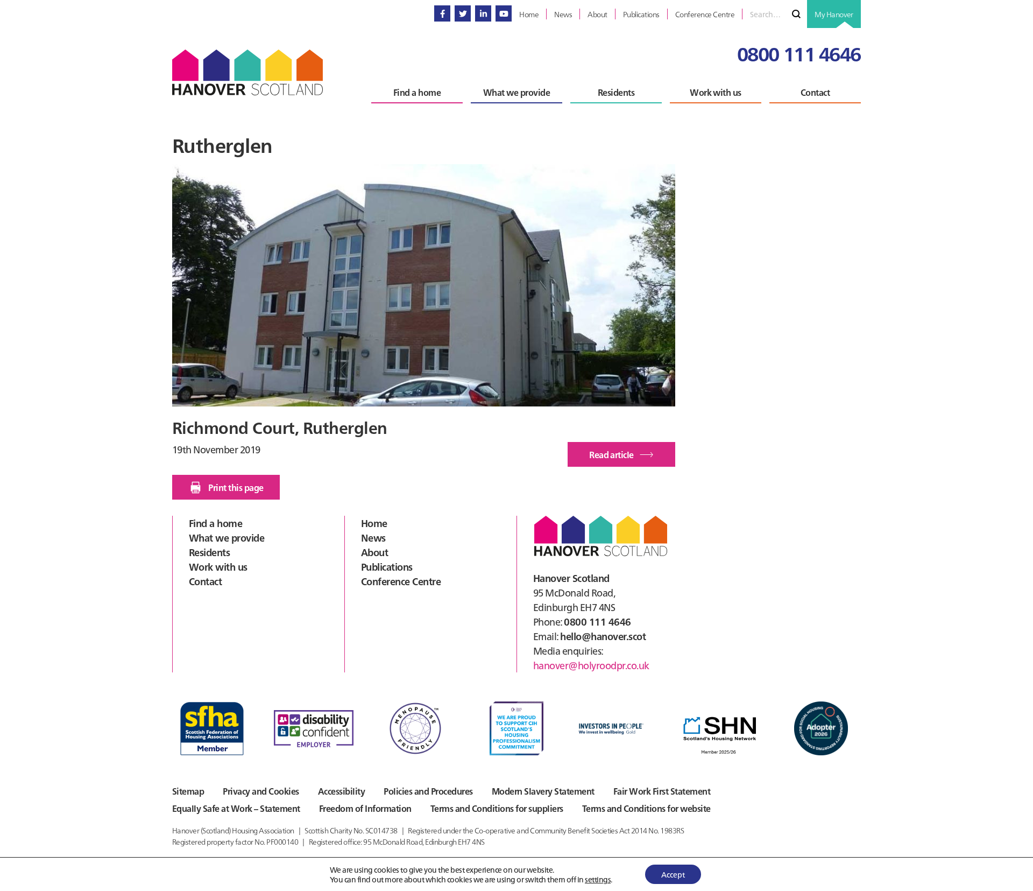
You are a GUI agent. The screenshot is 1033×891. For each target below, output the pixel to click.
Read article (626, 457)
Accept (673, 874)
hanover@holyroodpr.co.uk (591, 665)
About (374, 552)
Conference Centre (401, 581)
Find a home (215, 523)
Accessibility (341, 791)
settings (598, 879)
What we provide (226, 537)
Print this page (235, 487)
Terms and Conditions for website (646, 808)
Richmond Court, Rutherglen (279, 427)
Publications (387, 566)
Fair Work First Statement (661, 791)
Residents (209, 552)
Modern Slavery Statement (543, 791)
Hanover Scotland (247, 72)
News (373, 537)
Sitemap (188, 791)
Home (374, 523)
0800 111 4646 (799, 53)
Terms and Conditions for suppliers (496, 808)
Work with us (218, 566)
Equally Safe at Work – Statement (236, 808)
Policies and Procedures (428, 791)
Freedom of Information (365, 808)
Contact (205, 581)
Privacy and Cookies (261, 791)
